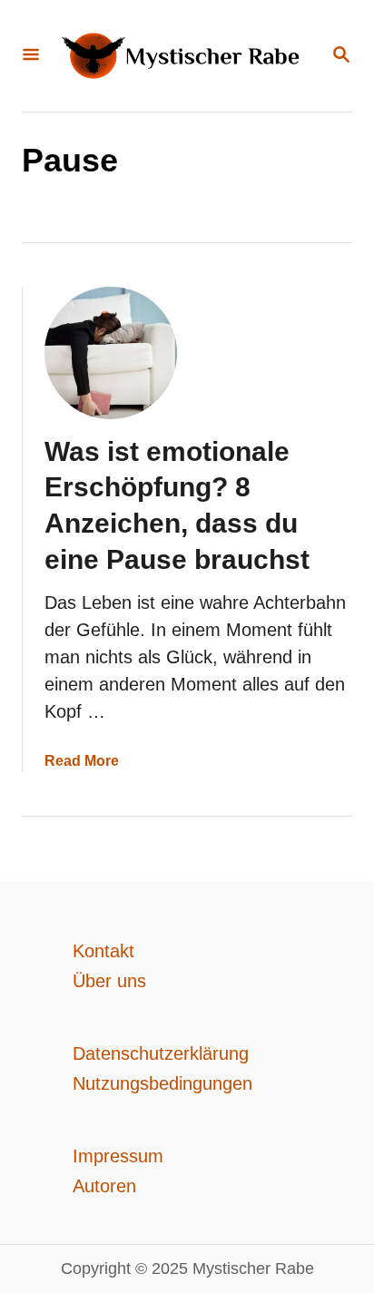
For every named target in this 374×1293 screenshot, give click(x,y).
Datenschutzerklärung (161, 1053)
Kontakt (103, 951)
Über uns (109, 981)
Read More (81, 761)
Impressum (118, 1156)
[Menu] (31, 56)
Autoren (104, 1186)
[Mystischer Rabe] (185, 56)
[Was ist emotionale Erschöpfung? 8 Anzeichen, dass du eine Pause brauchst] (110, 353)
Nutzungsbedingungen (162, 1083)
